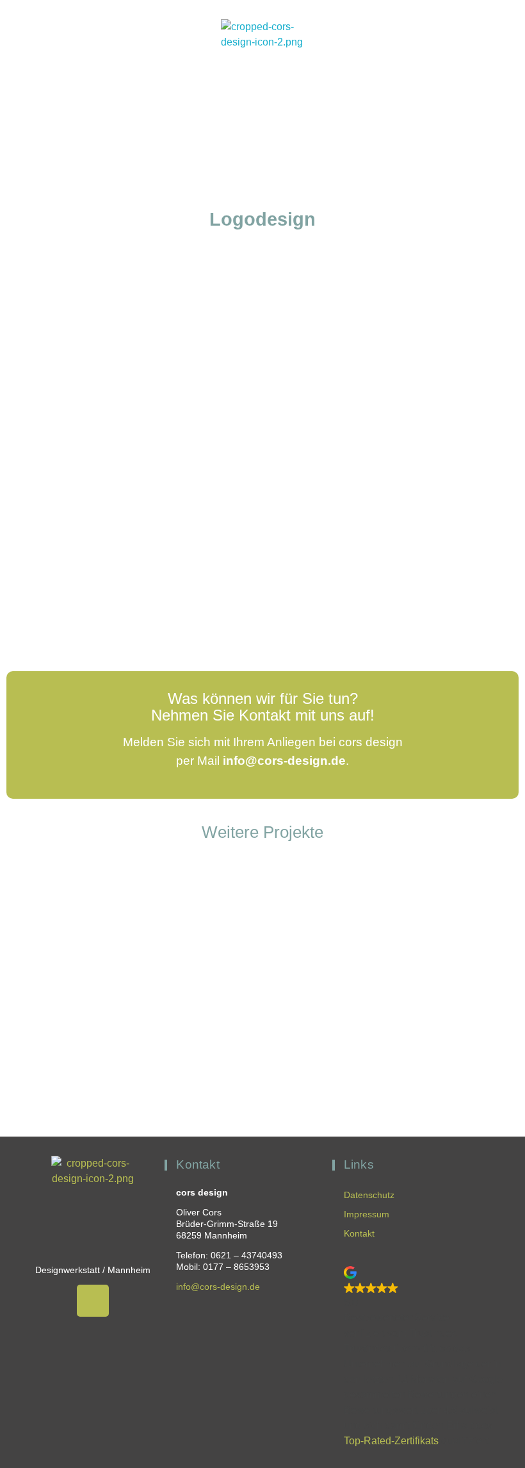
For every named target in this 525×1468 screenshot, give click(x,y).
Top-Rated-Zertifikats (391, 1440)
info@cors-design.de (284, 760)
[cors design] (262, 61)
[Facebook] (93, 1301)
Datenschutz (369, 1195)
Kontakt (359, 1233)
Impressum (366, 1214)
